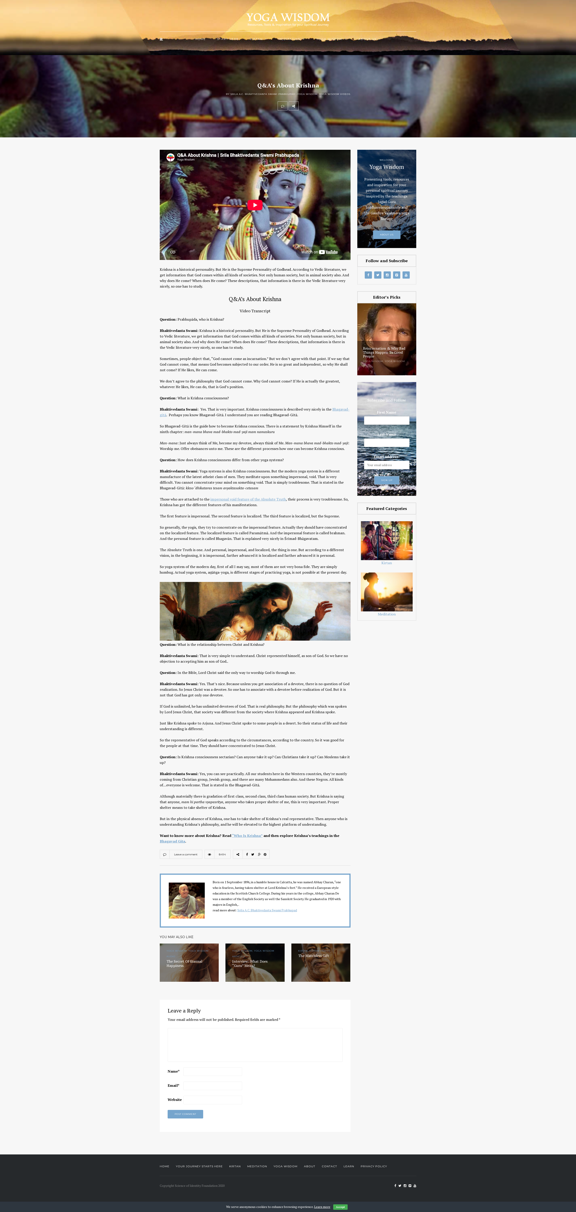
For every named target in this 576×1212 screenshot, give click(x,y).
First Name (386, 412)
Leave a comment (186, 854)
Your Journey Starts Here (199, 1166)
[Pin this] (333, 105)
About (309, 1166)
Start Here (228, 39)
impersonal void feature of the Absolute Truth (248, 499)
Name (174, 1071)
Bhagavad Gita (172, 841)
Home (200, 39)
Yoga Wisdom (329, 39)
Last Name (386, 434)
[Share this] (303, 105)
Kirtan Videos (395, 361)
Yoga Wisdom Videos (334, 94)
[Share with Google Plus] (323, 105)
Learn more (322, 1207)
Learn (349, 1166)
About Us (367, 39)
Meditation (290, 39)
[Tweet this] (313, 105)
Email (173, 1085)
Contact (329, 1166)
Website (175, 1099)
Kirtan (256, 39)
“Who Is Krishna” (247, 835)
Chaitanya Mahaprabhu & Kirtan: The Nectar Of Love (396, 354)
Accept (340, 1207)
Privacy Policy (374, 1166)
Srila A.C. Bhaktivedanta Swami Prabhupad (267, 910)
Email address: (387, 456)
